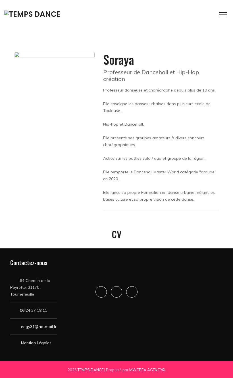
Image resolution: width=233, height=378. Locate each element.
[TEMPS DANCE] (32, 14)
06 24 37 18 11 (33, 310)
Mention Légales (36, 342)
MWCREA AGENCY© (147, 369)
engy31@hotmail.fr (39, 326)
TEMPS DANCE (90, 369)
